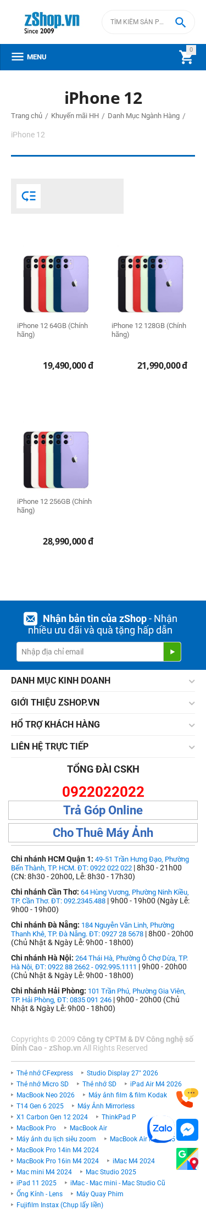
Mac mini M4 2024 (44, 1172)
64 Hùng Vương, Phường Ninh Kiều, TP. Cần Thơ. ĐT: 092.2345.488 (100, 896)
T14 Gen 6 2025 (40, 1106)
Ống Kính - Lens (39, 1194)
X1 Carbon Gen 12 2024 (52, 1117)
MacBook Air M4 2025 (142, 1139)
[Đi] (172, 651)
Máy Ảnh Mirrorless (106, 1106)
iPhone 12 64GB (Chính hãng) (52, 329)
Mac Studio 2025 (111, 1172)
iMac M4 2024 (134, 1161)
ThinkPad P (119, 1117)
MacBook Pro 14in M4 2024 (57, 1150)
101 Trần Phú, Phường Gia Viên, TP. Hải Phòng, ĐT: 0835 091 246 (98, 995)
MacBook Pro (36, 1128)
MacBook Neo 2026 (45, 1095)
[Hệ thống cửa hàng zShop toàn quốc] (187, 1159)
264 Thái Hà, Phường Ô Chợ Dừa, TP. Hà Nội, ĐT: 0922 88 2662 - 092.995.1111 (99, 962)
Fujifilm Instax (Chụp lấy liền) (59, 1205)
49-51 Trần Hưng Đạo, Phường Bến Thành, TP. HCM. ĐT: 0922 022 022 (100, 863)
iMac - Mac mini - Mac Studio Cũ (117, 1183)
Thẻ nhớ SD (99, 1084)
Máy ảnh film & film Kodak (127, 1095)
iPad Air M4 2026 (156, 1084)
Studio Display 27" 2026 (122, 1073)
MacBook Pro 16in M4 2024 (57, 1161)
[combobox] (148, 22)
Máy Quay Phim (100, 1194)
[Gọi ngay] (187, 1098)
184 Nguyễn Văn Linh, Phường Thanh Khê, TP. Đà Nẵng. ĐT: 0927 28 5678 (92, 929)
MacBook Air (88, 1128)
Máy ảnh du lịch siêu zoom (56, 1139)
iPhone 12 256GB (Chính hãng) (54, 505)
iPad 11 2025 (36, 1183)
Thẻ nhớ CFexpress (44, 1073)
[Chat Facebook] (187, 1130)
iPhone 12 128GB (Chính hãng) (149, 329)
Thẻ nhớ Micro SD (42, 1084)
